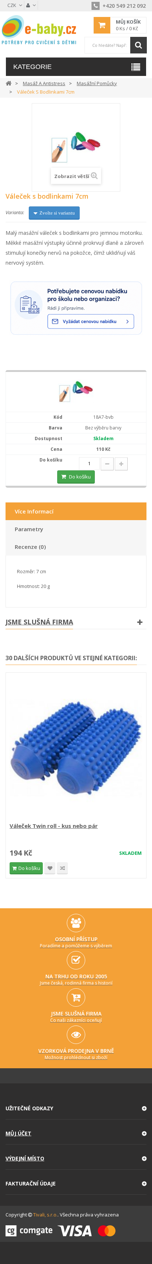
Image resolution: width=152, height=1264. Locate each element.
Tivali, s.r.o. (45, 1214)
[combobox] (115, 45)
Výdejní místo (25, 1158)
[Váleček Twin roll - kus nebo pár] (76, 748)
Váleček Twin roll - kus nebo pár (54, 825)
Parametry (29, 529)
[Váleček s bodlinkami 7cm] (76, 392)
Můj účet (18, 1133)
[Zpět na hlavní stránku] (8, 82)
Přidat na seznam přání (49, 868)
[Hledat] (138, 45)
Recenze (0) (30, 546)
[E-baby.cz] (39, 29)
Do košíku (80, 476)
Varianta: (15, 212)
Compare (62, 868)
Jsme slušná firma (39, 621)
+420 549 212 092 (123, 5)
